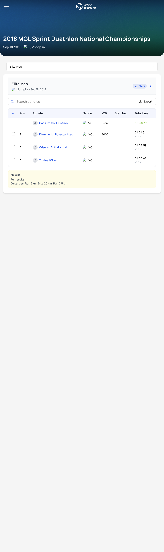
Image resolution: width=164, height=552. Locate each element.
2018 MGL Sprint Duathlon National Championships (76, 38)
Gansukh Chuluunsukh (53, 123)
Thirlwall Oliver (48, 160)
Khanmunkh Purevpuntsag (56, 134)
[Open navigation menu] (6, 6)
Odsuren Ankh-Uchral (53, 147)
